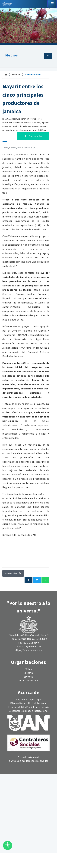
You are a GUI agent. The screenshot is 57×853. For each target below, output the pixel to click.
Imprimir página (12, 573)
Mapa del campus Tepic (28, 699)
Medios (11, 55)
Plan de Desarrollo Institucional (28, 703)
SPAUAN (28, 677)
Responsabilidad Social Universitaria (28, 707)
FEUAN (28, 669)
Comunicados (33, 74)
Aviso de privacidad (28, 757)
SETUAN (28, 673)
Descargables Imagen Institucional (28, 711)
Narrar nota (35, 136)
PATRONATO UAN (28, 680)
